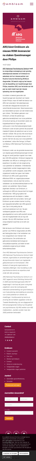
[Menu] (30, 4)
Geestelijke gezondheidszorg (15, 379)
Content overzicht (12, 351)
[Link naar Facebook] (6, 341)
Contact (9, 361)
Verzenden (9, 418)
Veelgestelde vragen (13, 367)
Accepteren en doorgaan (10, 453)
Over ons (9, 356)
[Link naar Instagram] (11, 341)
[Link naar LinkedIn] (9, 341)
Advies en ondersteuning (14, 364)
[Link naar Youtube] (7, 341)
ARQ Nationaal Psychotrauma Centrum (16, 69)
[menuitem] (30, 4)
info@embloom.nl (9, 337)
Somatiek (9, 381)
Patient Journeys (12, 354)
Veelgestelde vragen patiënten (16, 369)
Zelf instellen (7, 457)
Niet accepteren (23, 453)
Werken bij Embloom (13, 359)
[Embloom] (15, 4)
